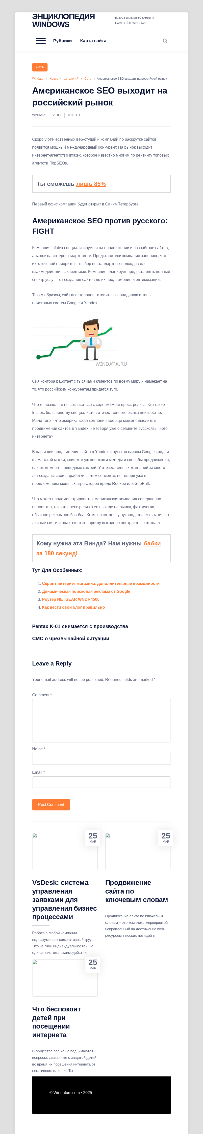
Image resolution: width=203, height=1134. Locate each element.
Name (38, 749)
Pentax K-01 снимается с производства (80, 626)
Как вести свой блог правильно (73, 607)
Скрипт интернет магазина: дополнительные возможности (101, 583)
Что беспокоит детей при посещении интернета (56, 1021)
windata (38, 115)
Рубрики (62, 40)
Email (38, 772)
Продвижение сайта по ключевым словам (136, 891)
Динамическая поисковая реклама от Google (86, 591)
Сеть (40, 67)
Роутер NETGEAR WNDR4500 (71, 599)
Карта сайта (93, 40)
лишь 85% (91, 183)
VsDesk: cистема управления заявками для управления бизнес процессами (64, 900)
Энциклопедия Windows (63, 20)
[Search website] (165, 41)
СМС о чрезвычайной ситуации (70, 638)
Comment (42, 695)
